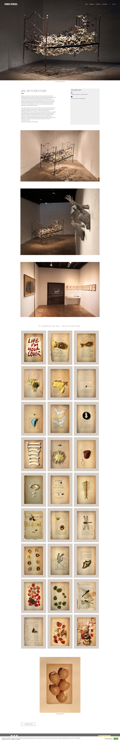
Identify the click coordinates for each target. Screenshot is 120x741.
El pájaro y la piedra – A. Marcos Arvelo (79, 94)
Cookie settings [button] (108, 738)
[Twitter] (14, 736)
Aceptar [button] (115, 738)
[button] (28, 724)
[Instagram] (17, 736)
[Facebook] (11, 736)
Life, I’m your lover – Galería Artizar (78, 98)
